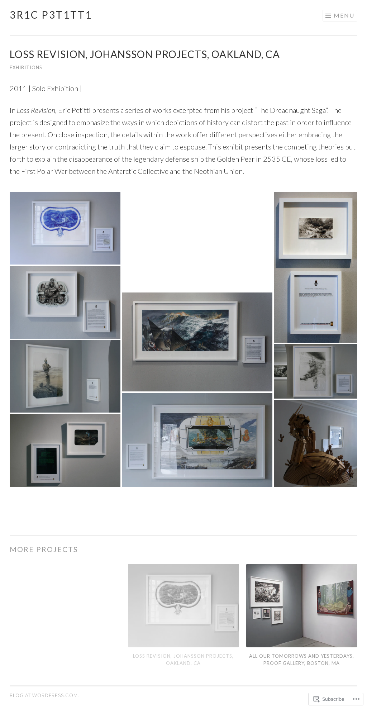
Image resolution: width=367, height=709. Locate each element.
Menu (344, 15)
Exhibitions (26, 67)
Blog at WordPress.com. (44, 695)
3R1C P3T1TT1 (51, 15)
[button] (65, 229)
